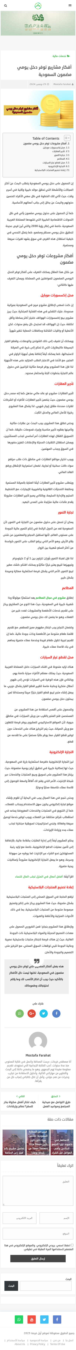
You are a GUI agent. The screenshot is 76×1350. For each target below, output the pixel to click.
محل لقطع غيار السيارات (54, 162)
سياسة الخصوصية (39, 1340)
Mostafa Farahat (62, 84)
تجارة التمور (59, 155)
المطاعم (61, 158)
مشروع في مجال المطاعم (51, 597)
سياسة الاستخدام (16, 1340)
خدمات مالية (59, 56)
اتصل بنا (69, 1340)
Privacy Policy (37, 1344)
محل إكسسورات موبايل (54, 147)
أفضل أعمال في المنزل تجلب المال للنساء (39, 876)
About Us (20, 1344)
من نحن (57, 1340)
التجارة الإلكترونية (56, 166)
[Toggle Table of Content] (65, 138)
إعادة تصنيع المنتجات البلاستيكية (50, 170)
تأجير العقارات (58, 151)
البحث (68, 1279)
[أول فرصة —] (38, 6)
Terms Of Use (57, 1344)
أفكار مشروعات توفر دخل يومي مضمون (45, 143)
